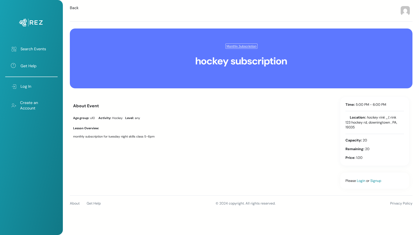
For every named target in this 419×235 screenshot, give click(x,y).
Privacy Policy (401, 203)
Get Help (94, 203)
